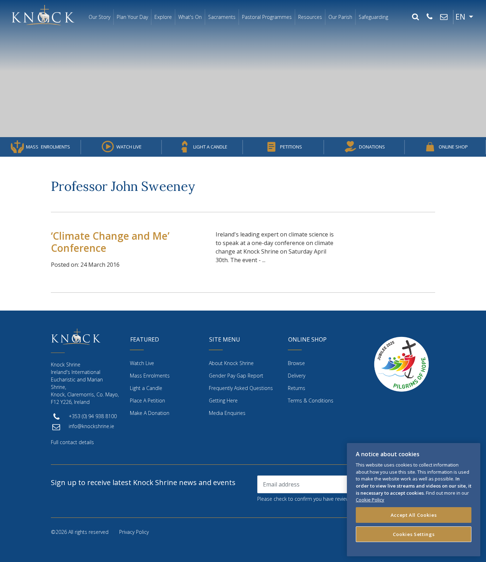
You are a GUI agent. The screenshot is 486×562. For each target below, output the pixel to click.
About (231, 363)
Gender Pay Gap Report (236, 375)
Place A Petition (147, 400)
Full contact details (72, 442)
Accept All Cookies (414, 515)
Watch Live (129, 147)
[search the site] (415, 17)
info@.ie (91, 426)
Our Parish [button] (340, 17)
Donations (372, 147)
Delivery (296, 375)
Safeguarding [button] (373, 17)
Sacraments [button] (222, 17)
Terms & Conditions (310, 400)
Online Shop (453, 147)
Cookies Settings (414, 534)
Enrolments (48, 147)
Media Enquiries (227, 413)
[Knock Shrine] (43, 15)
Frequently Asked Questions (241, 388)
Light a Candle (210, 147)
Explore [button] (163, 17)
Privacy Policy (134, 532)
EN (461, 17)
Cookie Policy (370, 499)
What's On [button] (190, 17)
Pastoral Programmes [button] (267, 17)
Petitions (291, 147)
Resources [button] (310, 17)
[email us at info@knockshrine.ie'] (444, 17)
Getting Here (223, 400)
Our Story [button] (99, 17)
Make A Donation (149, 413)
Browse (296, 363)
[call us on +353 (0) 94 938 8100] (429, 17)
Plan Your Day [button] (132, 17)
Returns (296, 388)
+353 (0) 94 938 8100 (93, 416)
